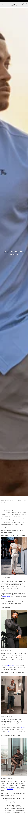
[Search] (5, 4)
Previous (20, 500)
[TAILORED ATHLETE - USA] (14, 4)
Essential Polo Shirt (13, 731)
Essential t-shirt (5, 596)
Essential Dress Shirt (8, 665)
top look (22, 727)
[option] (14, 1)
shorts (10, 789)
